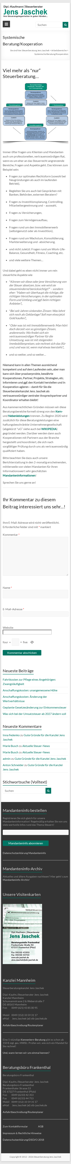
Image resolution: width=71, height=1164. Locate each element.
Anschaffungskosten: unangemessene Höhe (30, 690)
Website (8, 627)
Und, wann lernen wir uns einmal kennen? (26, 1052)
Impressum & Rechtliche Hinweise (22, 1133)
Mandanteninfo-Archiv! (16, 879)
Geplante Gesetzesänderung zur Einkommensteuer (34, 707)
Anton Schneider (13, 765)
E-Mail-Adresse (13, 609)
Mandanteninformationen (19, 475)
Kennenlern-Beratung (33, 1039)
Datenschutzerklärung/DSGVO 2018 (23, 1139)
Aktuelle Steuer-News (36, 746)
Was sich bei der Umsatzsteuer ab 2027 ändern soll (34, 713)
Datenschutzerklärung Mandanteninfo (24, 852)
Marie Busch (10, 746)
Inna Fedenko (11, 735)
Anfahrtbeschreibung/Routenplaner (23, 1025)
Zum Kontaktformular (15, 1126)
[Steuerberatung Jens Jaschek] (35, 6)
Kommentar (11, 534)
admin (7, 758)
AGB (40, 1126)
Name (7, 587)
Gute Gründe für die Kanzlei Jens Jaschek (40, 758)
